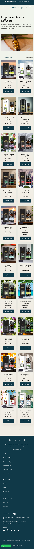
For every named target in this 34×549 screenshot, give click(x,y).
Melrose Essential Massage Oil (25, 191)
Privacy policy (9, 543)
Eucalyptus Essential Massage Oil (8, 191)
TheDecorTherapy (11, 540)
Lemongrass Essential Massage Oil (25, 302)
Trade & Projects (7, 499)
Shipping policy (26, 543)
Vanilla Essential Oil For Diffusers (8, 118)
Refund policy (28, 540)
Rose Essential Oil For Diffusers (9, 411)
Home (4, 484)
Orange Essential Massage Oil (25, 155)
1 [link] (10, 429)
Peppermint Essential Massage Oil (25, 265)
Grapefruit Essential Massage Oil (8, 338)
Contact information (17, 545)
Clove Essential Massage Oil (9, 265)
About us (5, 502)
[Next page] (24, 429)
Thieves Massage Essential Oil (25, 118)
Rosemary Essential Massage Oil (9, 375)
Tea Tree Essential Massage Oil (8, 302)
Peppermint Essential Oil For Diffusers (25, 82)
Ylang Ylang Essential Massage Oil (9, 82)
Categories (6, 491)
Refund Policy (7, 465)
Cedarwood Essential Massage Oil (25, 338)
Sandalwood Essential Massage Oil (25, 229)
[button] (3, 7)
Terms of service (17, 543)
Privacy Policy (7, 462)
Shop (4, 487)
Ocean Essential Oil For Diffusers (25, 411)
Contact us (6, 495)
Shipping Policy (7, 469)
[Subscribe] (29, 454)
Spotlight (5, 506)
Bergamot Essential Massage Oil (9, 228)
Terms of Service (7, 473)
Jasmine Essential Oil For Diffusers (25, 375)
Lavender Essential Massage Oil (9, 155)
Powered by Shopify (19, 540)
